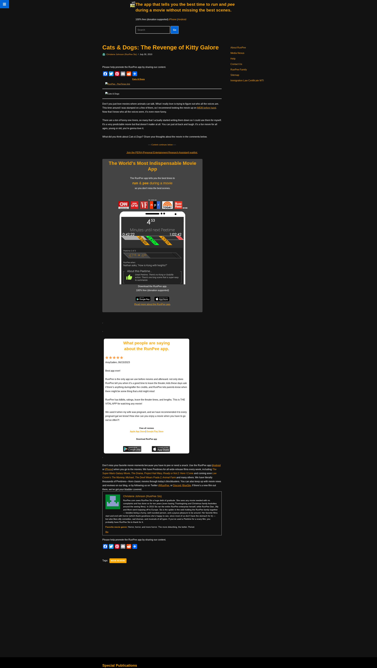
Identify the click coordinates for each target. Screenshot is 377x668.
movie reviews (118, 561)
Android (182, 19)
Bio (106, 532)
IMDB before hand (206, 108)
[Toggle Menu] (4, 4)
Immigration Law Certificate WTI (247, 80)
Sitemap (234, 75)
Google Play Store (155, 431)
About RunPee (238, 47)
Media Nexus (237, 53)
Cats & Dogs (138, 79)
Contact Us (236, 64)
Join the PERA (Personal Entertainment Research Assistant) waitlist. (162, 152)
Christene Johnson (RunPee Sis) (121, 54)
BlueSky (186, 485)
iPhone (172, 19)
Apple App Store (137, 431)
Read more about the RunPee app (152, 304)
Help (232, 58)
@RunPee (163, 485)
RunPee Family (238, 69)
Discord (177, 485)
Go (174, 30)
